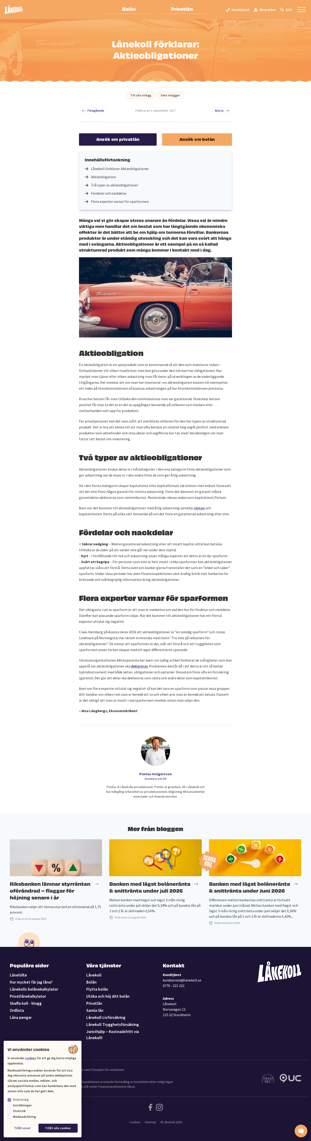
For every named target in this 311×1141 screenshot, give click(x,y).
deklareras (139, 666)
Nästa (219, 110)
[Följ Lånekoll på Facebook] (150, 1107)
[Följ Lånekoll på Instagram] (159, 1107)
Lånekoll (94, 975)
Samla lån (94, 1010)
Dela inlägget (170, 95)
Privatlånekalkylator (28, 996)
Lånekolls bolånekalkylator (34, 989)
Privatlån (182, 8)
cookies (30, 1058)
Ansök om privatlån (118, 139)
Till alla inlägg (140, 95)
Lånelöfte (18, 975)
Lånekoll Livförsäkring (105, 1017)
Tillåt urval (22, 1128)
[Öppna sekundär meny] (301, 10)
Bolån (129, 8)
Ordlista (17, 1010)
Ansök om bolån (197, 139)
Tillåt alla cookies (58, 1128)
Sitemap (150, 1122)
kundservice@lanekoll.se (182, 980)
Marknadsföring (24, 1117)
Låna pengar (21, 1017)
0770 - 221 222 (173, 985)
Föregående (95, 110)
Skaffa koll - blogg (26, 1003)
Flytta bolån (97, 989)
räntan (199, 508)
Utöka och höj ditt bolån (108, 996)
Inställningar (22, 1105)
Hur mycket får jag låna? (31, 982)
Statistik (19, 1111)
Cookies (134, 1122)
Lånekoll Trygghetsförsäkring (112, 1024)
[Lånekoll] (14, 9)
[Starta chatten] (301, 1131)
